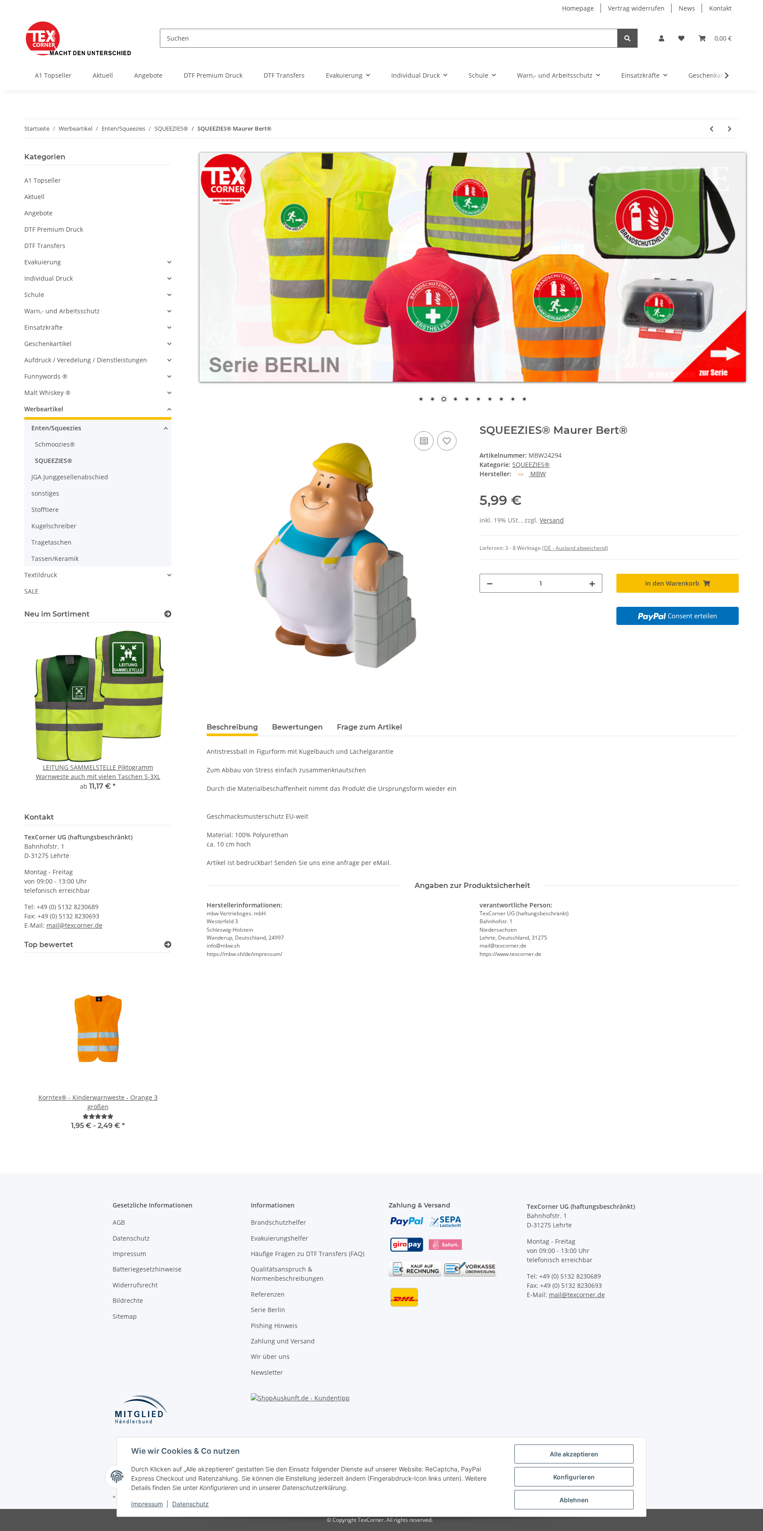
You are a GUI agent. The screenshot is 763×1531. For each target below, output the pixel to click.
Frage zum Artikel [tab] (369, 727)
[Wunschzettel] (681, 38)
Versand (552, 520)
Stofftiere (45, 509)
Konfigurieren (574, 1477)
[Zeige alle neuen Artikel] (167, 614)
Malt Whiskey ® (47, 392)
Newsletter (267, 1372)
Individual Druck (48, 278)
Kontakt (720, 8)
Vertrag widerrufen (636, 8)
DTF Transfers (44, 245)
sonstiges (45, 493)
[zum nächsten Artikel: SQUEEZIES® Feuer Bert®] (730, 128)
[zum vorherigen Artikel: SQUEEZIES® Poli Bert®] (712, 128)
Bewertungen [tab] (297, 727)
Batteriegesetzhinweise (147, 1269)
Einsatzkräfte (43, 327)
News (687, 8)
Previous (46, 716)
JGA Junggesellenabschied (69, 477)
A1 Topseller (42, 180)
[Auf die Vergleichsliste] (424, 441)
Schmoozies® (55, 444)
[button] (661, 38)
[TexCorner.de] (78, 38)
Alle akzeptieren (574, 1454)
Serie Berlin (268, 1309)
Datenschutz (131, 1238)
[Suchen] (627, 38)
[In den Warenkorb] (214, 419)
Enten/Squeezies (56, 428)
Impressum (129, 1253)
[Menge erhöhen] (592, 583)
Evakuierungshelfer (279, 1238)
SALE (31, 591)
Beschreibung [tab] (232, 727)
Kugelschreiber (53, 526)
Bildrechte (128, 1300)
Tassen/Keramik (55, 558)
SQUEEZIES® (531, 464)
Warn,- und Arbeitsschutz (62, 311)
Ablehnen (574, 1500)
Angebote (38, 213)
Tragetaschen (51, 542)
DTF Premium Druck (53, 229)
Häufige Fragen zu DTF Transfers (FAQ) (307, 1253)
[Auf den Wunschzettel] (447, 441)
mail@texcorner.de (74, 925)
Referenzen (268, 1294)
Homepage (578, 8)
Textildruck (40, 575)
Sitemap (125, 1316)
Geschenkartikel (48, 343)
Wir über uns (270, 1356)
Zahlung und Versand (283, 1341)
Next (149, 716)
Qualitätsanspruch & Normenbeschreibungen (287, 1274)
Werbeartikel (43, 409)
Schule (34, 294)
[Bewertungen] (98, 1116)
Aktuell (34, 196)
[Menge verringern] (489, 583)
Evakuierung (42, 262)
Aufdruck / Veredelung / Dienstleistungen (85, 360)
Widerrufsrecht (135, 1285)
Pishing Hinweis (274, 1325)
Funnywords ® (46, 376)
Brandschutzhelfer (278, 1222)
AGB (119, 1222)
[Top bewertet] (167, 944)
